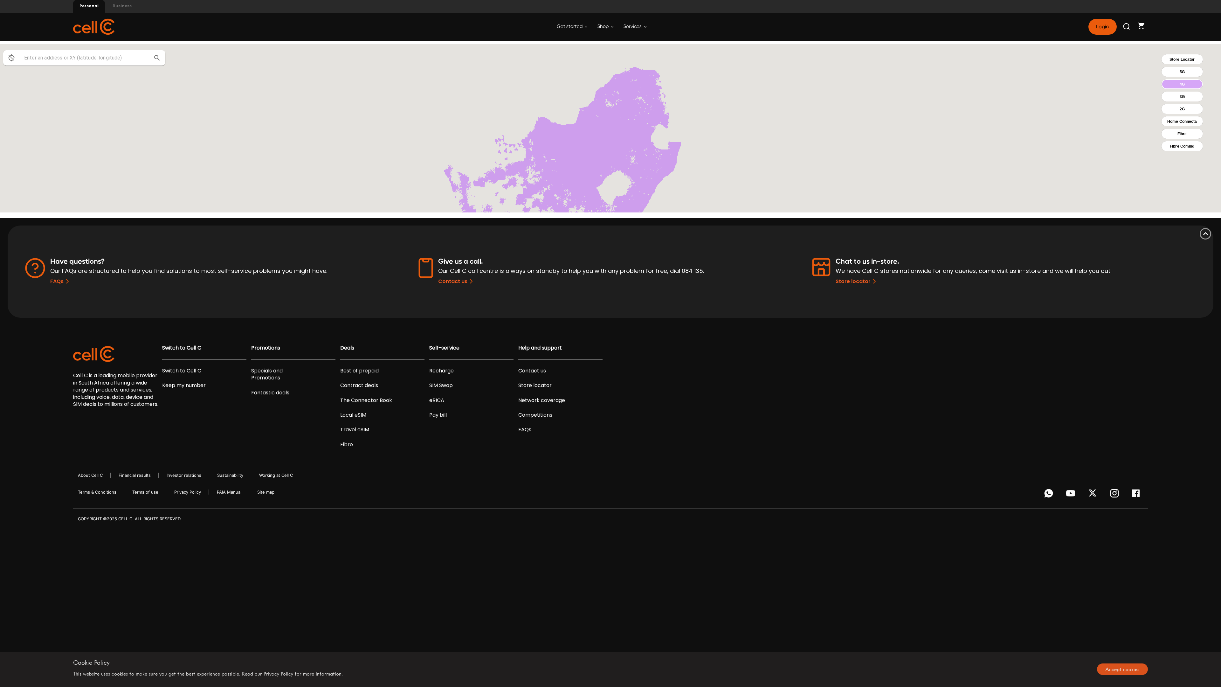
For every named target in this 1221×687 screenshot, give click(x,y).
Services (633, 26)
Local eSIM (353, 415)
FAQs (57, 281)
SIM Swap (441, 385)
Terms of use (145, 492)
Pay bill (438, 415)
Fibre (346, 444)
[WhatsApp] (1049, 495)
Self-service (444, 347)
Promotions (265, 347)
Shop (603, 26)
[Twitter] (1093, 495)
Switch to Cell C (181, 347)
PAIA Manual (229, 492)
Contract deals (359, 385)
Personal (89, 6)
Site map (265, 492)
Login (1102, 26)
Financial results (135, 475)
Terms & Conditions (97, 492)
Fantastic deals (270, 392)
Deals (347, 347)
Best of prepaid (359, 370)
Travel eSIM (354, 429)
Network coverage (541, 400)
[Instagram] (1115, 495)
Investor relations (184, 475)
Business (122, 6)
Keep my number (184, 385)
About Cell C (90, 475)
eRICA (436, 400)
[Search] (1127, 27)
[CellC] (93, 26)
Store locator (853, 281)
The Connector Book (366, 400)
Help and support (540, 347)
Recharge (441, 370)
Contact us (452, 281)
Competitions (535, 415)
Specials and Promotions (267, 374)
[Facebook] (1137, 495)
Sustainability (230, 475)
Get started (570, 26)
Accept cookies (1122, 669)
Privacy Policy (187, 492)
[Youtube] (1071, 495)
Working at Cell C (276, 475)
